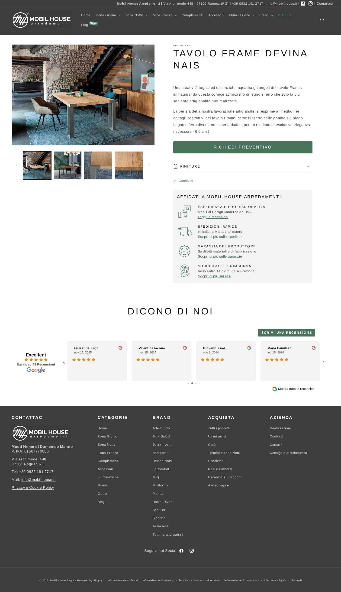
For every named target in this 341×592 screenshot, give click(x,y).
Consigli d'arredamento (288, 453)
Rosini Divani (163, 502)
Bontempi (160, 453)
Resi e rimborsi (220, 469)
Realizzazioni (280, 428)
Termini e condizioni (224, 453)
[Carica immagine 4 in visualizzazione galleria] (129, 165)
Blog (101, 502)
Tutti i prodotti (219, 428)
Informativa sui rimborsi (123, 580)
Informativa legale (275, 580)
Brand (102, 485)
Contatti (276, 444)
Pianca (158, 493)
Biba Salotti (162, 436)
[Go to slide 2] (192, 383)
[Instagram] (311, 3)
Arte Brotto (161, 428)
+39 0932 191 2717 (247, 3)
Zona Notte (107, 444)
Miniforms (160, 485)
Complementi (108, 461)
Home (102, 428)
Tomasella (161, 526)
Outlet (102, 493)
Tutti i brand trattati (168, 534)
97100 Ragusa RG (28, 464)
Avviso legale (218, 485)
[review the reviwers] (120, 348)
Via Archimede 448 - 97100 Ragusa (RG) (196, 3)
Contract (276, 436)
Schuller (159, 510)
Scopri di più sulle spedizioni (221, 237)
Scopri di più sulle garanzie (220, 256)
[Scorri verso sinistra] (17, 165)
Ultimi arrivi (217, 436)
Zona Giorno (108, 436)
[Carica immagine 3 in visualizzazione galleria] (98, 165)
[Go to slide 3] (195, 383)
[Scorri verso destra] (150, 165)
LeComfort (161, 469)
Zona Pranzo (108, 453)
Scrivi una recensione (286, 332)
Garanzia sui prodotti (225, 477)
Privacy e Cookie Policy (33, 487)
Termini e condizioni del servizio (199, 580)
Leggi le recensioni (213, 217)
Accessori (105, 469)
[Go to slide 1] (188, 383)
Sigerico (159, 518)
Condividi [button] (186, 181)
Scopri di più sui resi (214, 276)
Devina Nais (162, 461)
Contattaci (325, 3)
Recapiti (296, 580)
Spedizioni (216, 461)
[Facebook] (303, 3)
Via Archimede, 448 (29, 459)
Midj (156, 477)
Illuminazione (108, 477)
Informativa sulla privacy (158, 580)
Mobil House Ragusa (63, 580)
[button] (107, 15)
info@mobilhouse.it (282, 3)
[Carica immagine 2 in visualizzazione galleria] (68, 165)
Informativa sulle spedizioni (241, 580)
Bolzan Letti (162, 444)
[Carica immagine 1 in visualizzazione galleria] (37, 165)
